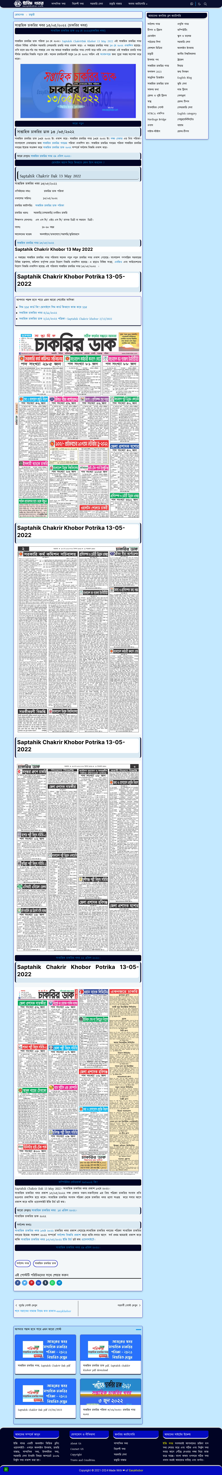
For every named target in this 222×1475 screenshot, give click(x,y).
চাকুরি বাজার (120, 1460)
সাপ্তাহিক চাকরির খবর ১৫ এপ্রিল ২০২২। (54, 1210)
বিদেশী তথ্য (119, 1449)
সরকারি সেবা (120, 1455)
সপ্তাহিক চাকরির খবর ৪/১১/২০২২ (38, 313)
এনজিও (118, 262)
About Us (75, 1444)
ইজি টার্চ (67, 1240)
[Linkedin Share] (38, 1283)
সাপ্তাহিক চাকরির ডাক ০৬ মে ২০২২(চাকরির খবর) (78, 31)
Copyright (76, 1455)
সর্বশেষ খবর (23, 1263)
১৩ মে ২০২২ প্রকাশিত (121, 46)
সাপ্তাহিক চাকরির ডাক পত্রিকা (49, 206)
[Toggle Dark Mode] (199, 4)
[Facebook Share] (17, 1283)
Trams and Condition (82, 1460)
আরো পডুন (78, 124)
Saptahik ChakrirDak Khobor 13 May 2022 (87, 41)
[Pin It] (31, 1283)
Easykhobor (136, 1470)
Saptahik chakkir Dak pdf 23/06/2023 (40, 1410)
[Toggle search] (205, 4)
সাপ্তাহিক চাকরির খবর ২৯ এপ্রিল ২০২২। (51, 156)
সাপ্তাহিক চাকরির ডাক (54, 148)
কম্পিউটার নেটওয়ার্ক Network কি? (78, 1182)
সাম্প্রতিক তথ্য (121, 1444)
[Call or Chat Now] (6, 1469)
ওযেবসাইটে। (88, 1240)
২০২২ (68, 148)
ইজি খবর (169, 1444)
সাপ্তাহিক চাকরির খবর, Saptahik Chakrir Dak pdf (44, 1366)
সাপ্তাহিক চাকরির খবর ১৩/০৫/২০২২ (36, 243)
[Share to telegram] (59, 1283)
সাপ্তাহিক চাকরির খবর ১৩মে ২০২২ (34, 1231)
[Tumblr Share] (45, 1283)
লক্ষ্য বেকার (115, 139)
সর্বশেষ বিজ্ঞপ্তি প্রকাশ (69, 1235)
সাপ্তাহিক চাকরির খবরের (54, 143)
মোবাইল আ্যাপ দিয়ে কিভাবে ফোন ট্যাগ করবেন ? (78, 163)
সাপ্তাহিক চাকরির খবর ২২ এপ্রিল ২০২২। (78, 958)
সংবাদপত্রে (105, 54)
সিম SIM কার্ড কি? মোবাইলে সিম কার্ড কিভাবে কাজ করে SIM (53, 307)
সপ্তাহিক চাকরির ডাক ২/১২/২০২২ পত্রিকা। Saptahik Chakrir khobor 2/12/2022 (65, 319)
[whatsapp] (192, 4)
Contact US (77, 1449)
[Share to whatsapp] (52, 1283)
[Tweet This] (24, 1283)
